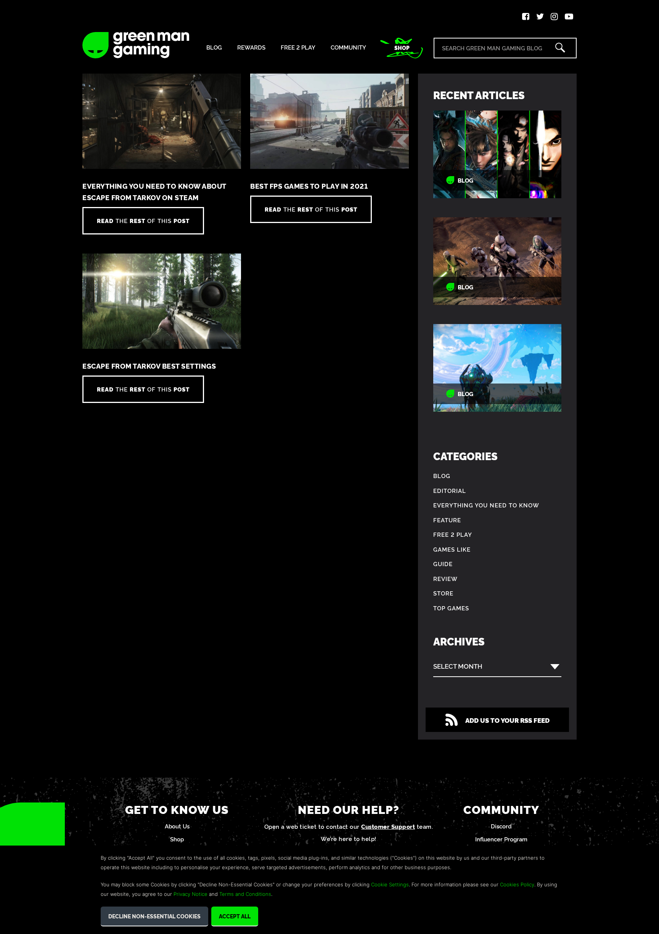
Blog (214, 47)
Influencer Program (501, 839)
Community (348, 47)
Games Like (452, 549)
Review (445, 579)
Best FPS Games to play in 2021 (309, 186)
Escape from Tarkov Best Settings (149, 366)
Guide (443, 564)
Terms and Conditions (245, 894)
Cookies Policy (517, 884)
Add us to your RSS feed (507, 720)
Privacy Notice (190, 894)
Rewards (251, 47)
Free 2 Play (298, 47)
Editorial (449, 490)
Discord (501, 826)
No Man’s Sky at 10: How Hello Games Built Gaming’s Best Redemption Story (497, 368)
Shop (402, 47)
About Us (177, 826)
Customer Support (388, 826)
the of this (143, 221)
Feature (447, 520)
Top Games (451, 608)
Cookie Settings (390, 884)
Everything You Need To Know (486, 505)
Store (443, 593)
